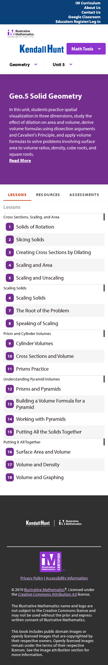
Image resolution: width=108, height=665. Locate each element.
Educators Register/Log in (78, 21)
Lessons (17, 194)
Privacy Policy (31, 578)
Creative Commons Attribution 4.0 (47, 594)
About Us (92, 7)
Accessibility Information (67, 578)
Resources (48, 194)
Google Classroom (84, 17)
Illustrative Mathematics (44, 589)
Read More (20, 160)
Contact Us (91, 12)
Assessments (84, 194)
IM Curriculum (88, 3)
